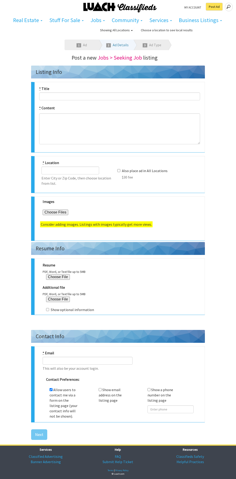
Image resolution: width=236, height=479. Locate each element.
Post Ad (214, 7)
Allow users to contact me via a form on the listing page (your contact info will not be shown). (63, 402)
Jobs (97, 20)
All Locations (121, 30)
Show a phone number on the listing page (160, 395)
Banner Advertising (46, 461)
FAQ (118, 456)
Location (51, 162)
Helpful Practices (190, 461)
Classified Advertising (46, 456)
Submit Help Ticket (118, 461)
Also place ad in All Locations (145, 170)
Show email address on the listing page (110, 395)
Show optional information (72, 309)
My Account (192, 7)
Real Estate (26, 20)
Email (48, 353)
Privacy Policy (122, 470)
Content (47, 108)
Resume (49, 265)
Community (126, 20)
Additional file (54, 287)
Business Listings (199, 20)
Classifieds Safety (190, 456)
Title (44, 88)
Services (159, 20)
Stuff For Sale (65, 20)
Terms (111, 470)
